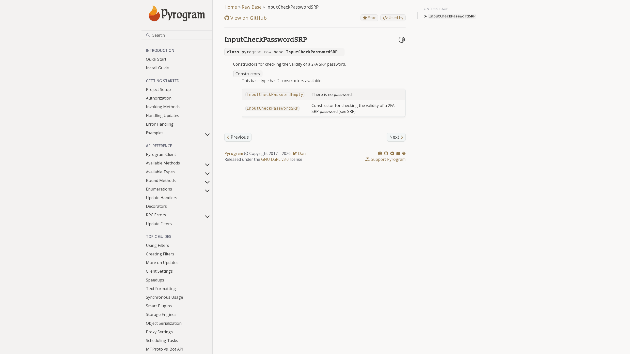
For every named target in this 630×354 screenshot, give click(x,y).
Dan (301, 153)
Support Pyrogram (388, 159)
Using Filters (157, 245)
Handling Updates (162, 115)
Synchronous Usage (164, 297)
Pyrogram (233, 153)
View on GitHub (248, 18)
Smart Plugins (159, 306)
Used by (395, 17)
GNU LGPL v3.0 (275, 159)
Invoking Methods (163, 106)
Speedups (155, 280)
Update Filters (159, 223)
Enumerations (159, 189)
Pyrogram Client (161, 154)
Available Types (160, 172)
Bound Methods (161, 180)
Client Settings (159, 271)
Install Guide (157, 68)
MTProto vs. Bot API (164, 349)
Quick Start (156, 59)
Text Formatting (161, 288)
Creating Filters (160, 254)
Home (230, 7)
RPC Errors (156, 215)
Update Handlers (161, 197)
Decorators (156, 206)
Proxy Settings (159, 332)
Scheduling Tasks (162, 340)
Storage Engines (161, 314)
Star (371, 17)
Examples (154, 132)
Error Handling (159, 124)
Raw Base (252, 7)
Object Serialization (164, 323)
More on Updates (162, 262)
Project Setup (158, 89)
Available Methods (163, 163)
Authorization (159, 98)
